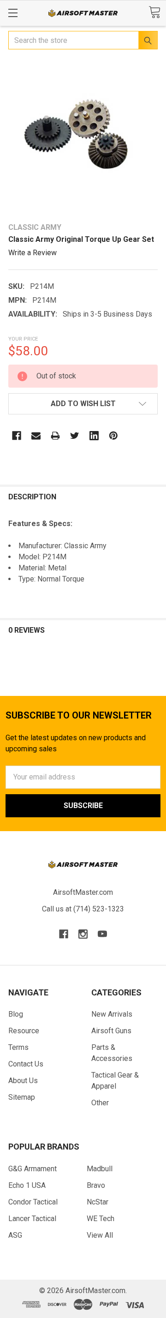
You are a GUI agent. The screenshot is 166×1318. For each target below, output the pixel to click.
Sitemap (21, 1097)
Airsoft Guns (111, 1030)
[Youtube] (102, 934)
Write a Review (32, 252)
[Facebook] (16, 435)
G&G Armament (32, 1168)
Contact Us (25, 1064)
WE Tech (100, 1218)
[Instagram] (83, 934)
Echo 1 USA (27, 1185)
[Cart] (154, 12)
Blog (15, 1014)
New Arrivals (111, 1014)
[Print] (55, 435)
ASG (15, 1235)
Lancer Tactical (32, 1218)
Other (100, 1102)
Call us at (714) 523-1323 (83, 909)
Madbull (100, 1168)
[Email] (36, 435)
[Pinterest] (113, 435)
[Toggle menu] (12, 12)
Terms (18, 1047)
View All (100, 1235)
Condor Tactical (33, 1202)
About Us (23, 1080)
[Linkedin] (94, 435)
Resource (23, 1030)
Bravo (96, 1185)
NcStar (97, 1202)
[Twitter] (74, 435)
